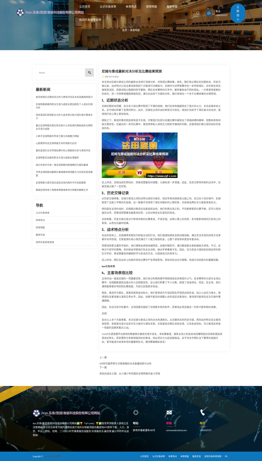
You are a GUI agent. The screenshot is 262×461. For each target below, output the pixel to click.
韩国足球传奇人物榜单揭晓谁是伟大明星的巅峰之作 (62, 189)
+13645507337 (221, 15)
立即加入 (238, 13)
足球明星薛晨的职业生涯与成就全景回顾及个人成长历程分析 (64, 106)
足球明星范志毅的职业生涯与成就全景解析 (57, 157)
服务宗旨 (172, 6)
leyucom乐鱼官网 (52, 456)
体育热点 (131, 6)
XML (226, 456)
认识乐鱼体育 (108, 6)
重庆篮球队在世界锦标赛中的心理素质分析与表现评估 (63, 150)
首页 (124, 30)
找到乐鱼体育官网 (90, 19)
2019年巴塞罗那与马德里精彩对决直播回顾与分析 (125, 363)
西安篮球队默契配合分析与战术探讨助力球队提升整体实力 (64, 116)
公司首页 (84, 6)
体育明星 (151, 6)
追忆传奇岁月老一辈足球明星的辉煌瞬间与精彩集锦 (62, 164)
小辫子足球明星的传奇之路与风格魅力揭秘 (57, 136)
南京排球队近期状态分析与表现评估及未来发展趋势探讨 (64, 97)
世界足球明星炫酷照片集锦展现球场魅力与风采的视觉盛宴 (64, 174)
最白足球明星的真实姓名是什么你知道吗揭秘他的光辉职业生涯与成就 (64, 127)
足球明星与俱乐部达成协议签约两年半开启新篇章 (61, 182)
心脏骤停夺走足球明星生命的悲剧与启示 (56, 143)
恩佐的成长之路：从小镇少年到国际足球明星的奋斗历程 (129, 373)
